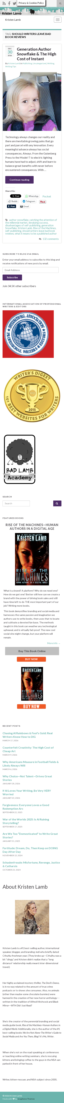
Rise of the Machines (44, 228)
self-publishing (13, 230)
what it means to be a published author (36, 233)
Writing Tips (10, 66)
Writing (50, 63)
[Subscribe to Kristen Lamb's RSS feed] (4, 2)
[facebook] (9, 2)
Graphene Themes (26, 1099)
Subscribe (12, 277)
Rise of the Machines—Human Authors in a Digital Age (32, 526)
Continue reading (19, 179)
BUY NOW (31, 659)
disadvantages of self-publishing (22, 225)
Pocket (46, 196)
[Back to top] (56, 1095)
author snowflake (19, 219)
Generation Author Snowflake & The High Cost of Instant (36, 54)
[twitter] (14, 2)
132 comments (51, 238)
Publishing (27, 63)
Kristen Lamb (13, 19)
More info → (53, 643)
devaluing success (38, 222)
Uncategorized (39, 63)
